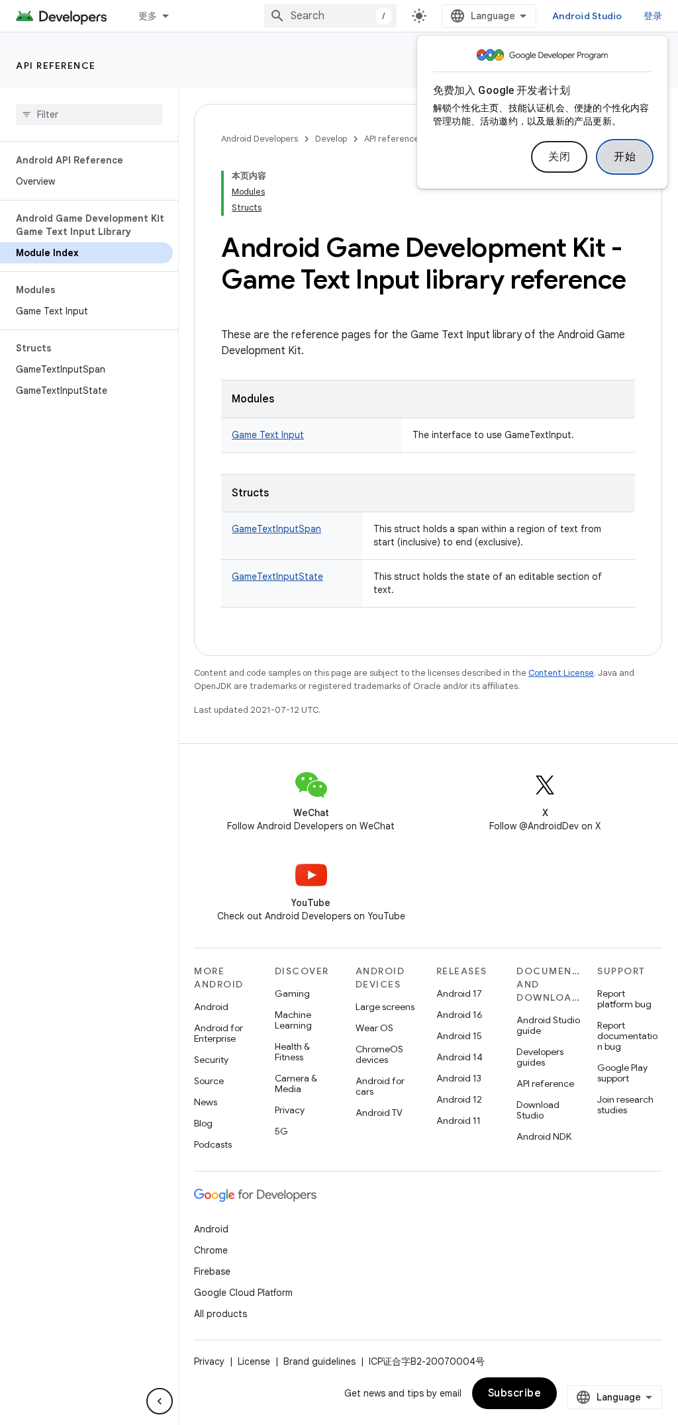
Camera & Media (296, 1083)
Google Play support (622, 1073)
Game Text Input (268, 435)
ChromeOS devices (379, 1054)
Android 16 (459, 1015)
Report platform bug (624, 999)
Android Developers (259, 138)
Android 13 (458, 1078)
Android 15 (459, 1036)
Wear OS (374, 1028)
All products (220, 1314)
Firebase (212, 1271)
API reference (56, 65)
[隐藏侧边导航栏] (159, 1401)
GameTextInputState (277, 576)
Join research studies (625, 1104)
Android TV (379, 1113)
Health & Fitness (292, 1051)
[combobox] (330, 16)
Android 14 (459, 1057)
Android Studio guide (548, 1025)
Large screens (385, 1007)
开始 (625, 156)
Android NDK (543, 1136)
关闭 (559, 156)
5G (281, 1131)
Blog (203, 1123)
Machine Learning (293, 1020)
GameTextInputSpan (276, 529)
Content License (561, 672)
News (205, 1102)
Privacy (290, 1110)
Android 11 (458, 1120)
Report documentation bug (627, 1035)
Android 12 (459, 1099)
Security (211, 1060)
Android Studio (587, 16)
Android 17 (459, 993)
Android (211, 1007)
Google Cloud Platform (243, 1293)
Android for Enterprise (218, 1033)
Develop (331, 138)
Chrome (211, 1250)
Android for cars (380, 1086)
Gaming (292, 993)
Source (209, 1081)
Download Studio (537, 1110)
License (254, 1361)
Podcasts (213, 1144)
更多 (148, 16)
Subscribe (515, 1393)
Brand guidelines (319, 1361)
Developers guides (539, 1057)
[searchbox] (89, 114)
